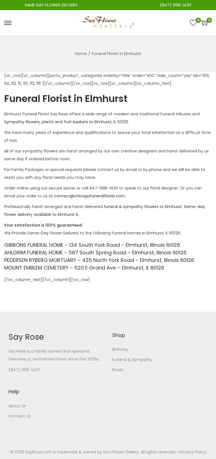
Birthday (120, 349)
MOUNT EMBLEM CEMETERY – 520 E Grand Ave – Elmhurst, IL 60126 (84, 267)
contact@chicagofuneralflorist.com (89, 196)
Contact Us (19, 416)
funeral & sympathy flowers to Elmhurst (143, 206)
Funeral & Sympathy (132, 359)
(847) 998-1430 (24, 370)
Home (81, 53)
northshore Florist (50, 359)
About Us (17, 406)
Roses (117, 370)
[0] (193, 22)
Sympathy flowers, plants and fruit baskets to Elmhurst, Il (59, 122)
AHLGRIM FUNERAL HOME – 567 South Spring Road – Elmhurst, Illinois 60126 (95, 252)
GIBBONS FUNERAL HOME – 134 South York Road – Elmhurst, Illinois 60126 (92, 244)
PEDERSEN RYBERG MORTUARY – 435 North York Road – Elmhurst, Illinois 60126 (99, 260)
